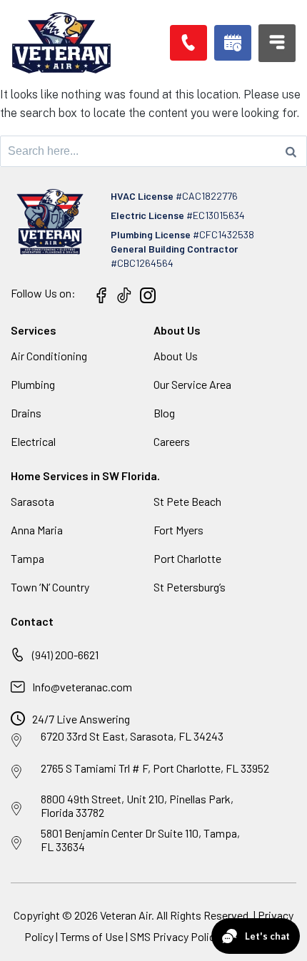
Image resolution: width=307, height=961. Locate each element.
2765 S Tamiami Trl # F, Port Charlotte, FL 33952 (155, 768)
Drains (26, 413)
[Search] (291, 151)
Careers (172, 441)
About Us (176, 355)
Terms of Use (93, 936)
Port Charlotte (187, 558)
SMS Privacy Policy (175, 936)
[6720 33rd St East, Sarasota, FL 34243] (16, 740)
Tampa (27, 558)
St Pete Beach (187, 501)
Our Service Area (192, 384)
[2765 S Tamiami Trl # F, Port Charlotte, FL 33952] (16, 772)
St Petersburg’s (190, 587)
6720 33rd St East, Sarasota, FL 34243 (132, 736)
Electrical (33, 441)
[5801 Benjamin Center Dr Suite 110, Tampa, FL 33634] (16, 843)
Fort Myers (178, 530)
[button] (232, 43)
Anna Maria (37, 530)
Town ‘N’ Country (50, 587)
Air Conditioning (49, 355)
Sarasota (32, 501)
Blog (164, 413)
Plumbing (33, 384)
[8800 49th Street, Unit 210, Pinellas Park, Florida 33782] (16, 809)
